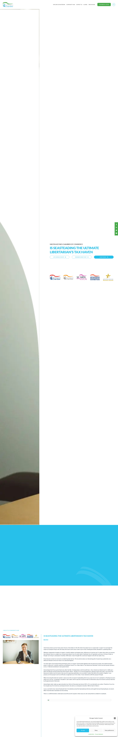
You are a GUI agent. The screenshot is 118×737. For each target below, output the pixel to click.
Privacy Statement (99, 734)
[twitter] (116, 230)
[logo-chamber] (8, 2)
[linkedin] (116, 227)
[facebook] (116, 224)
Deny (96, 730)
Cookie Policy (91, 734)
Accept (83, 730)
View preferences (109, 730)
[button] (115, 718)
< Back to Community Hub (11, 630)
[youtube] (116, 233)
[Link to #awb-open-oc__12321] (113, 4)
